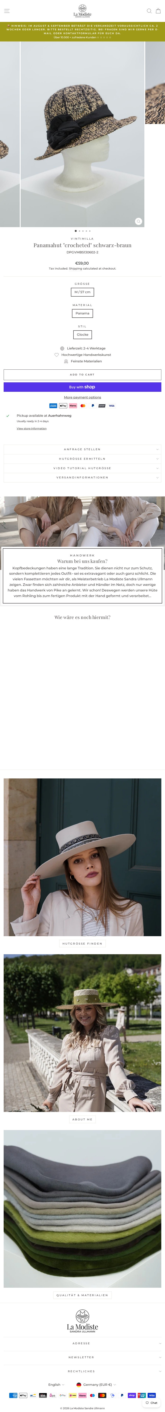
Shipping (75, 268)
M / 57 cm (82, 292)
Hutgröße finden (83, 943)
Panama (82, 313)
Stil (82, 326)
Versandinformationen (83, 477)
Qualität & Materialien (82, 1295)
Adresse (81, 1343)
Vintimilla (82, 238)
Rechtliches (81, 1371)
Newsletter (81, 1357)
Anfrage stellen (82, 449)
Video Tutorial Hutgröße (82, 468)
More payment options (82, 397)
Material (82, 305)
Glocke (82, 335)
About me (82, 1119)
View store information (32, 428)
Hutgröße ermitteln (82, 458)
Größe (82, 283)
